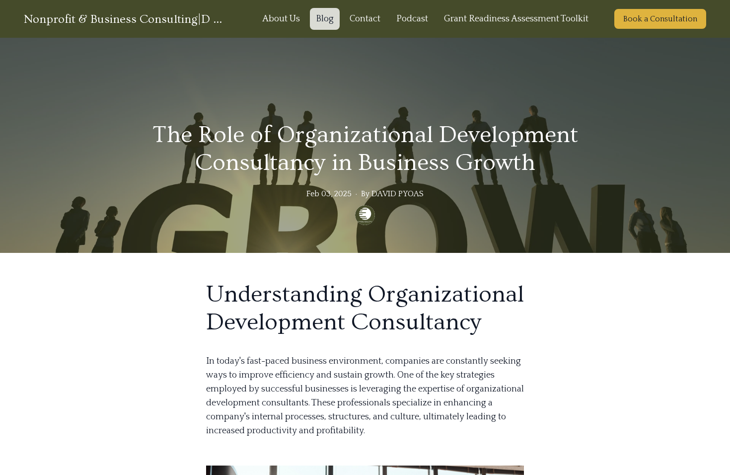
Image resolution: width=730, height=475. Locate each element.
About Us (281, 19)
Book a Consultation (660, 18)
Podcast (412, 19)
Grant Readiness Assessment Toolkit (516, 19)
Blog (325, 19)
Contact (365, 19)
